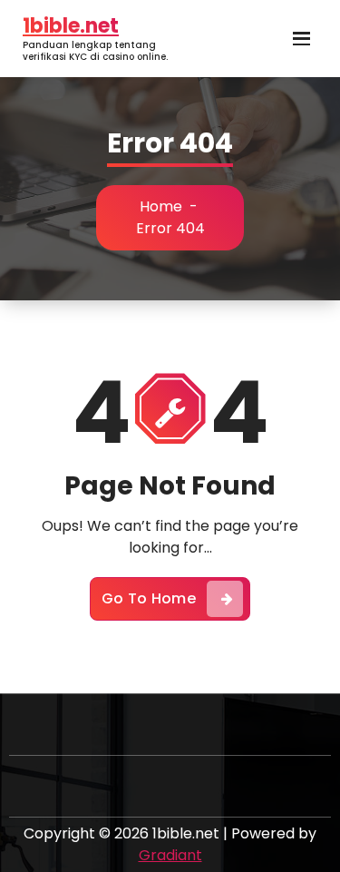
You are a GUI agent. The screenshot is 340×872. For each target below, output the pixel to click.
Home (161, 206)
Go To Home (149, 598)
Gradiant (170, 855)
